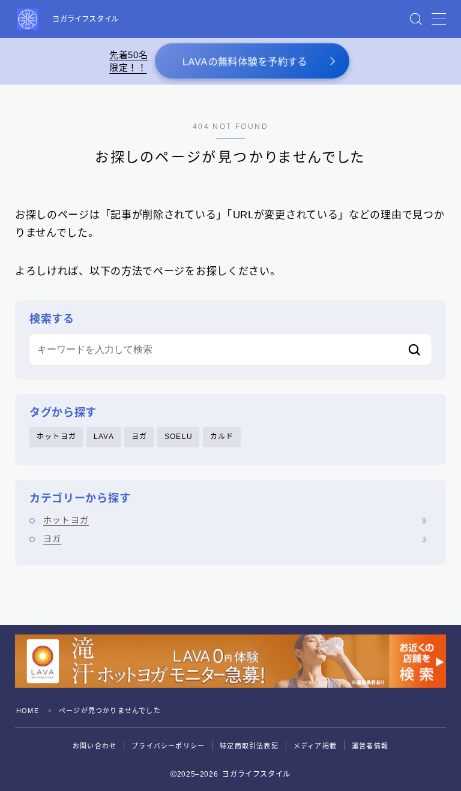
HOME (27, 710)
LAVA (104, 436)
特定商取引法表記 (249, 746)
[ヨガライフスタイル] (27, 19)
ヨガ (139, 436)
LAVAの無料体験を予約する (244, 62)
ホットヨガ (56, 436)
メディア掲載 (315, 746)
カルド (222, 436)
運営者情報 (370, 746)
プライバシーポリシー (168, 746)
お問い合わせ (94, 746)
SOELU (178, 436)
